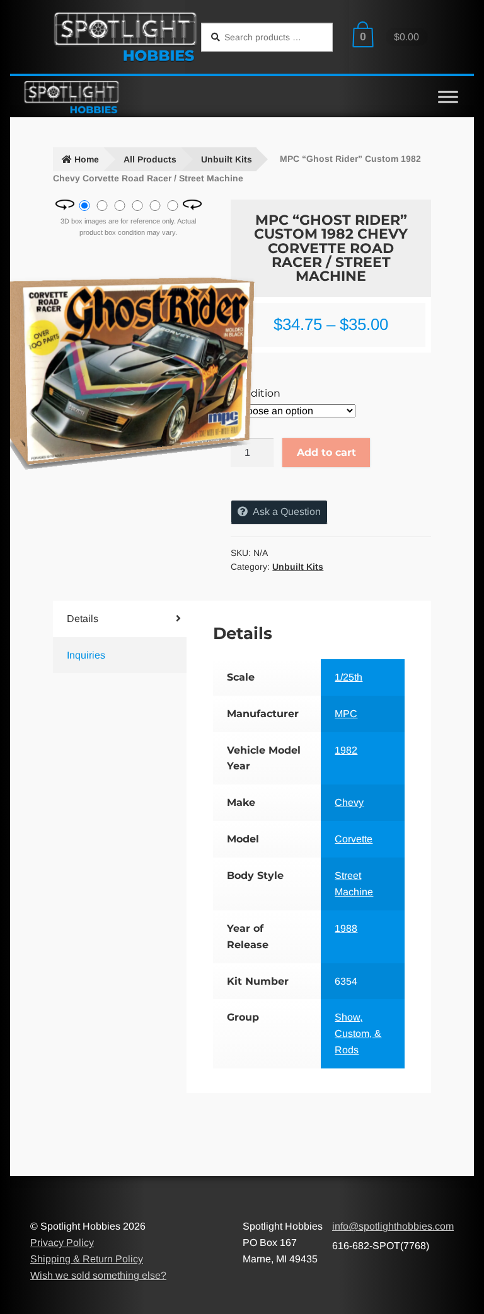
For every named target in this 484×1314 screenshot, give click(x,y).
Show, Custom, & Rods (358, 1033)
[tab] (108, 619)
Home (86, 159)
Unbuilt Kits (226, 159)
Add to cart (326, 452)
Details (82, 618)
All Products (150, 159)
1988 (346, 928)
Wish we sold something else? (98, 1275)
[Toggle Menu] (448, 97)
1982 (346, 750)
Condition (255, 393)
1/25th (348, 677)
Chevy (349, 802)
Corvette (353, 839)
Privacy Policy (62, 1242)
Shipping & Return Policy (86, 1259)
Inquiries (86, 655)
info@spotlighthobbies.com (393, 1226)
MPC (346, 713)
